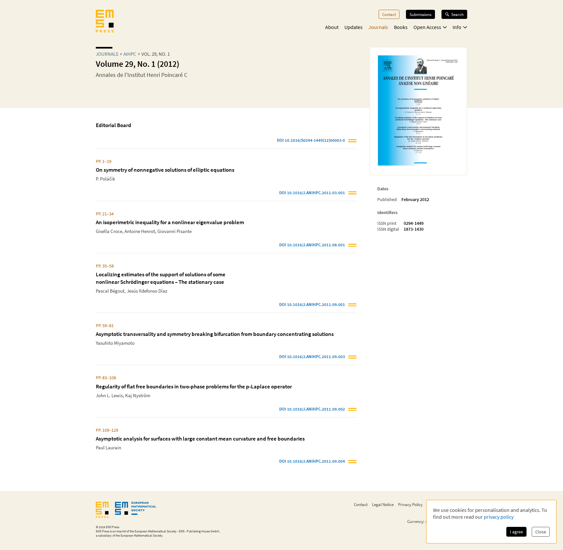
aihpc (129, 54)
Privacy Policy (410, 504)
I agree (516, 532)
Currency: (415, 521)
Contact (389, 14)
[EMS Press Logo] (105, 22)
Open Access (427, 27)
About (332, 27)
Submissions (420, 14)
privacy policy (498, 517)
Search (457, 14)
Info (457, 27)
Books (401, 27)
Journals (378, 27)
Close (540, 532)
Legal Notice (383, 504)
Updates (353, 27)
